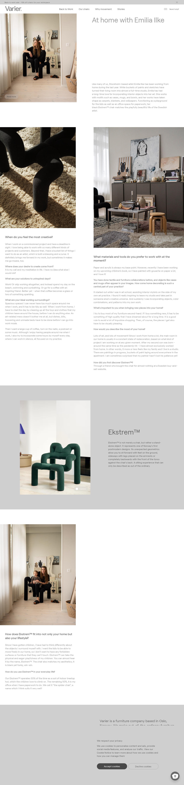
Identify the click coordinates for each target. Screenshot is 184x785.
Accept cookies (112, 766)
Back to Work (66, 9)
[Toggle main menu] (177, 2)
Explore (82, 489)
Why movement (103, 9)
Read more (11, 97)
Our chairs (84, 9)
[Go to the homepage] (13, 9)
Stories (121, 9)
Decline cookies (143, 766)
